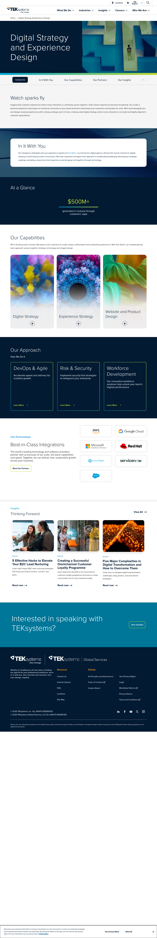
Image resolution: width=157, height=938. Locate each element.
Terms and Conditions (128, 699)
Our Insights (124, 80)
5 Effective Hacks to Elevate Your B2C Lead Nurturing (32, 562)
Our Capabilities (73, 80)
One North (71, 153)
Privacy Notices (125, 693)
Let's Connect (137, 624)
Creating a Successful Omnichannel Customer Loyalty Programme (75, 564)
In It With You (46, 80)
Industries (85, 10)
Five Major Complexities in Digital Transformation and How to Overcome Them (122, 564)
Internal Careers (64, 682)
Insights (103, 10)
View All (138, 512)
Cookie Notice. (44, 934)
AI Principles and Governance (100, 676)
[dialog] (78, 931)
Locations (61, 693)
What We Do (64, 10)
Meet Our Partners (21, 468)
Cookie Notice (94, 688)
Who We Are (139, 10)
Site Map (61, 699)
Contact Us (20, 79)
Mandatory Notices (127, 688)
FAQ (59, 688)
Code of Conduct (95, 682)
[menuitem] (65, 10)
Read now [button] (17, 585)
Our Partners (100, 80)
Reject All (128, 931)
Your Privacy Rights (127, 676)
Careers (120, 10)
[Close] (153, 932)
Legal (121, 682)
